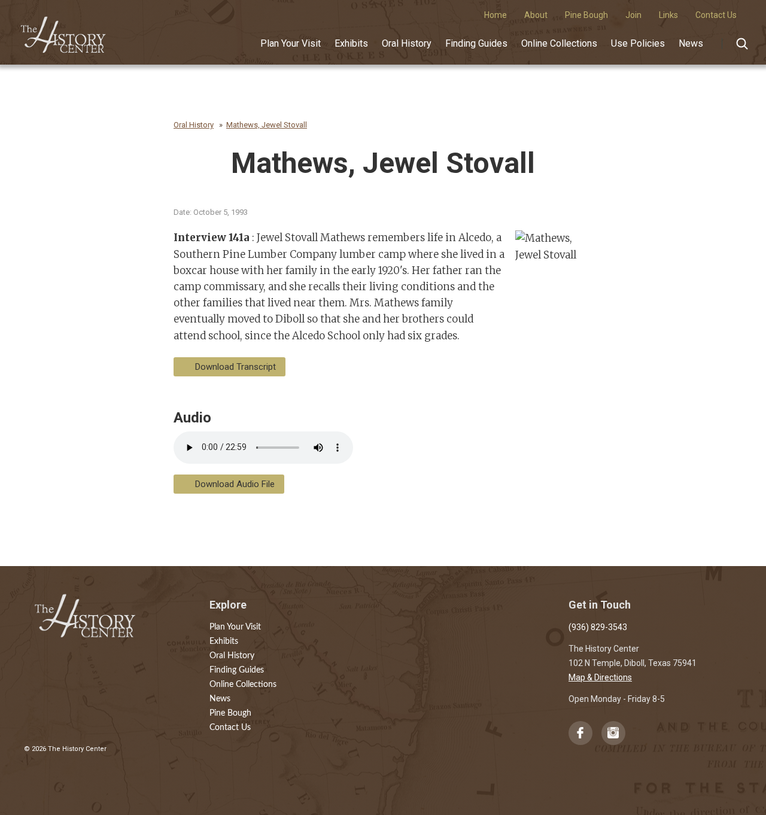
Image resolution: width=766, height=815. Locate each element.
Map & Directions (600, 677)
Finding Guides (476, 43)
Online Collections (559, 43)
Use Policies (638, 43)
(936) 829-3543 (598, 627)
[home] (64, 30)
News (691, 43)
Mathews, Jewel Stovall (266, 124)
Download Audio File (235, 484)
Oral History (406, 43)
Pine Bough (230, 713)
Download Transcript (235, 366)
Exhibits (351, 43)
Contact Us (230, 727)
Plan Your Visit (290, 43)
